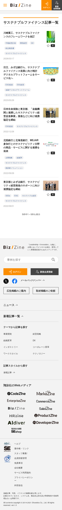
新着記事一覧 (11, 316)
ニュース (8, 305)
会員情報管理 (20, 457)
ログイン (17, 271)
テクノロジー (39, 353)
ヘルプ (17, 443)
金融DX (19, 157)
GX (32, 43)
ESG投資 (9, 84)
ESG (16, 195)
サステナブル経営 (29, 195)
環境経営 (23, 43)
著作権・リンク (21, 448)
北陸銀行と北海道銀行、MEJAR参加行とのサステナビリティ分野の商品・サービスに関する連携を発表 (21, 145)
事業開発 (7, 333)
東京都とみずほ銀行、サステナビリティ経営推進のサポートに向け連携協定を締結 (21, 185)
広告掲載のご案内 (16, 290)
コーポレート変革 (41, 346)
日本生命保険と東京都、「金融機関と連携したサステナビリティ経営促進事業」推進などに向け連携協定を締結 (21, 114)
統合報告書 (10, 48)
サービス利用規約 (22, 472)
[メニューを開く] (5, 5)
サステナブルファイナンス (16, 53)
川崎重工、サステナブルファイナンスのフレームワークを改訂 (21, 34)
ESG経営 (20, 84)
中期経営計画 (11, 43)
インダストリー (10, 346)
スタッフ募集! (20, 453)
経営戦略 (37, 333)
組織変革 (7, 340)
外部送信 (18, 485)
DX (34, 340)
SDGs (8, 195)
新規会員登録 (46, 271)
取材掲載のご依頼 (45, 290)
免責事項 (18, 462)
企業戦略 (9, 157)
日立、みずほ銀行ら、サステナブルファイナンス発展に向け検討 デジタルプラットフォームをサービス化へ (21, 72)
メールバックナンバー (31, 280)
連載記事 (7, 372)
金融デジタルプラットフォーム (18, 90)
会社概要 (18, 467)
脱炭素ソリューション (14, 168)
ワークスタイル (10, 353)
